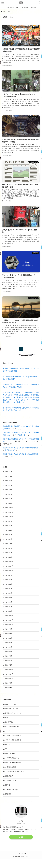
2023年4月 (9, 652)
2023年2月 (9, 660)
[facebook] (17, 854)
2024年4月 (9, 598)
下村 (6, 749)
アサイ (7, 731)
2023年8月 (9, 633)
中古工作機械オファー (13, 758)
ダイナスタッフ (20, 435)
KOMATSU (9, 722)
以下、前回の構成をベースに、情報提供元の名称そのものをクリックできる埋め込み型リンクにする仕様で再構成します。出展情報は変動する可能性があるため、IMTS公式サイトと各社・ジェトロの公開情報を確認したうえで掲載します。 (21, 397)
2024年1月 (9, 611)
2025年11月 (9, 512)
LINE (21, 837)
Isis (6, 717)
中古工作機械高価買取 (13, 762)
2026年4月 (9, 490)
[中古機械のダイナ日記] (21, 2)
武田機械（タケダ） (12, 789)
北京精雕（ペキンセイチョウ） (16, 771)
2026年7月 (9, 476)
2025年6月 (9, 535)
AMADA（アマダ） (12, 709)
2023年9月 (9, 629)
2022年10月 (9, 678)
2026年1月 (9, 503)
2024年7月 (9, 584)
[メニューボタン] (2, 2)
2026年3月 (9, 494)
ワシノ (7, 744)
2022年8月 (9, 687)
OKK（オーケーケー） (13, 727)
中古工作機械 (10, 753)
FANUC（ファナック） (13, 713)
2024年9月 (9, 575)
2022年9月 (9, 683)
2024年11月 (9, 566)
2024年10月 (9, 571)
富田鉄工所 (9, 776)
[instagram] (22, 854)
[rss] (25, 854)
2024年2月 (9, 607)
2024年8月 (9, 580)
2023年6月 (9, 643)
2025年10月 (9, 517)
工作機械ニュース (11, 780)
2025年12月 (9, 508)
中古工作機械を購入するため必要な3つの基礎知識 (20, 448)
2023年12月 (9, 616)
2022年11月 (9, 674)
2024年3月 (9, 602)
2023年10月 (9, 625)
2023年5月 (9, 647)
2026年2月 (9, 499)
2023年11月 (9, 620)
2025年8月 (9, 526)
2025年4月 (9, 544)
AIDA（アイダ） (11, 704)
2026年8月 (9, 472)
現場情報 (8, 794)
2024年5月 (9, 593)
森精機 (7, 785)
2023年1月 (9, 665)
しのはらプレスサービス (14, 735)
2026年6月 (9, 481)
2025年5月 (9, 539)
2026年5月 (9, 485)
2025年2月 (9, 553)
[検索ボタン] (39, 2)
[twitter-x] (20, 854)
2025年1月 (9, 557)
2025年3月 (9, 548)
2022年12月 (9, 670)
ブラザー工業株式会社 (13, 740)
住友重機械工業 (10, 767)
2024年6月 (9, 589)
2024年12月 (9, 562)
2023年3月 (9, 656)
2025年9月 (9, 521)
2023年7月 (9, 638)
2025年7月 (9, 530)
